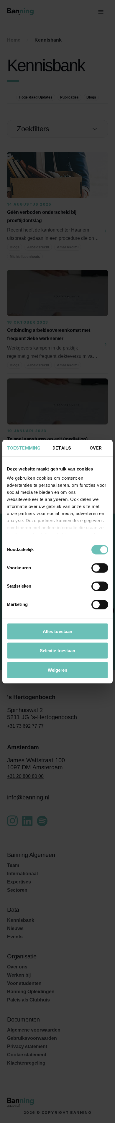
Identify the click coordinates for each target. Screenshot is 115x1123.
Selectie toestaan (57, 650)
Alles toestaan (57, 631)
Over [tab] (95, 447)
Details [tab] (61, 447)
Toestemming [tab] (23, 447)
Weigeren (58, 669)
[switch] (99, 568)
